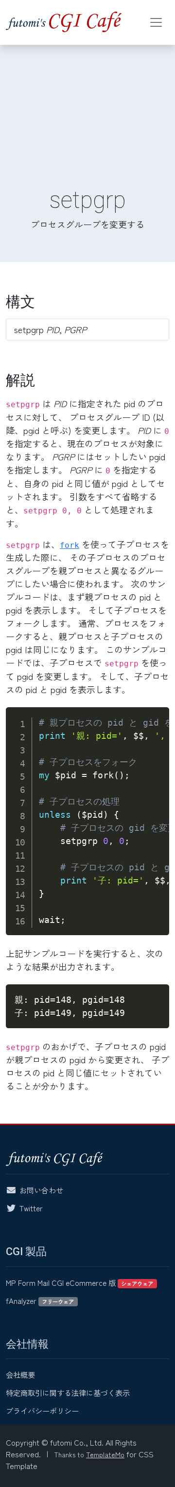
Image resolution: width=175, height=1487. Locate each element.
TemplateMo (105, 1454)
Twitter (31, 1208)
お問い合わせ (41, 1190)
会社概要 (20, 1374)
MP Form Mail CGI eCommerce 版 (79, 1282)
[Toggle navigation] (156, 22)
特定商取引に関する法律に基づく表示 (68, 1392)
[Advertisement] (87, 105)
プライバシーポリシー (42, 1410)
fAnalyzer (40, 1300)
